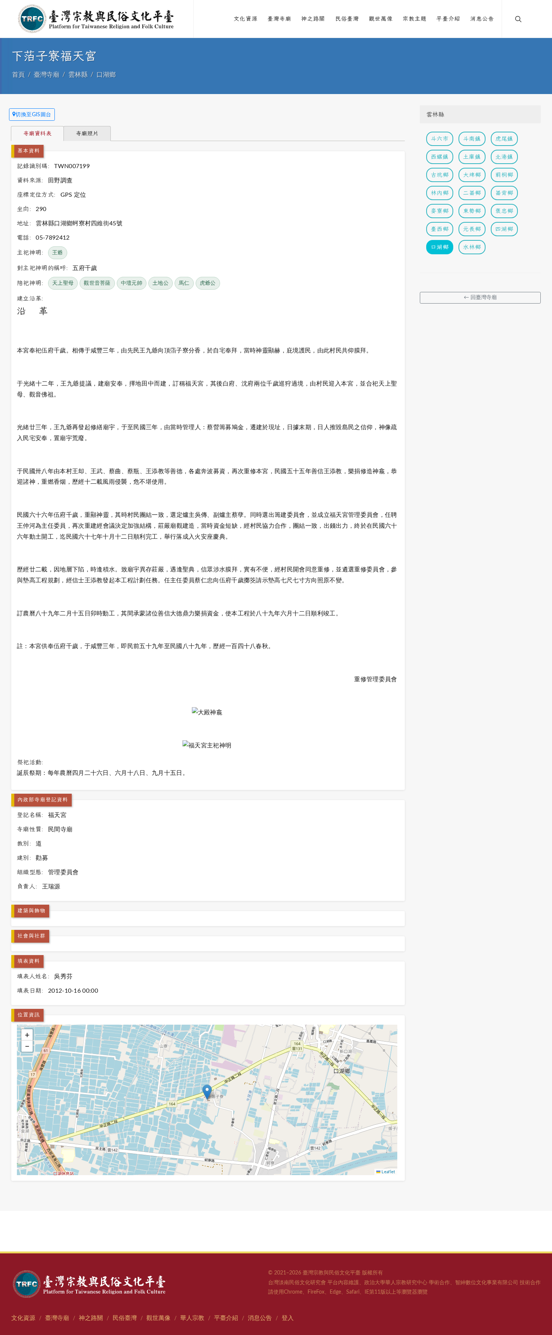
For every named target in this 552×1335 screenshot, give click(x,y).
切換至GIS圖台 (33, 114)
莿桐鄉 (504, 175)
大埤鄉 (472, 175)
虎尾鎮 (504, 138)
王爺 (57, 252)
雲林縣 (77, 74)
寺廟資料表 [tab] (37, 133)
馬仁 (184, 283)
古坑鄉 (440, 175)
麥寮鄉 (440, 211)
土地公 (160, 283)
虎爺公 (208, 283)
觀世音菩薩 (97, 283)
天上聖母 (63, 283)
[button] (207, 1092)
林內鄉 (440, 193)
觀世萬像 (158, 1318)
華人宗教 (192, 1318)
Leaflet (387, 1172)
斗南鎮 (472, 138)
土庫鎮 (472, 156)
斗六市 (440, 138)
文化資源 (23, 1318)
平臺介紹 (226, 1318)
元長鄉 (472, 229)
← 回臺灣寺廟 (480, 297)
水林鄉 (472, 247)
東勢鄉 (472, 211)
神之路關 (91, 1318)
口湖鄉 (106, 74)
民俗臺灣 (125, 1318)
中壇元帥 (131, 283)
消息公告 (260, 1318)
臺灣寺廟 (46, 74)
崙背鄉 (504, 193)
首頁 (18, 74)
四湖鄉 (504, 229)
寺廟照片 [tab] (87, 133)
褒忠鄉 (504, 211)
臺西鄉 (440, 229)
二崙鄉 (472, 193)
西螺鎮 (440, 156)
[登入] (534, 19)
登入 (288, 1318)
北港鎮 (504, 156)
